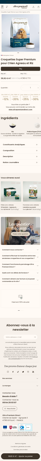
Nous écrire (11, 409)
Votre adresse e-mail (13, 337)
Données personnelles (21, 449)
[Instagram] (8, 372)
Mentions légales (20, 443)
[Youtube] (33, 372)
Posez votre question (20, 234)
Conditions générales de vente (20, 446)
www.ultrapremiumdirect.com (20, 109)
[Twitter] (23, 372)
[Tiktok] (18, 372)
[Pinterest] (28, 372)
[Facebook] (13, 372)
